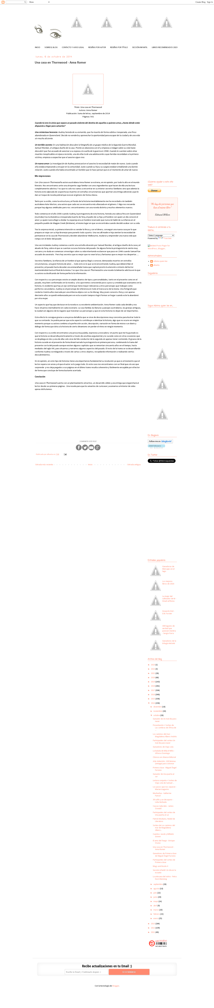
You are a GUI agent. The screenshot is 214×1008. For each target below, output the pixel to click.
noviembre (158, 711)
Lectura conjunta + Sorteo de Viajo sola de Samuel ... (165, 781)
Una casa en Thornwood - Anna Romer (163, 848)
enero (156, 918)
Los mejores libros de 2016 (168, 582)
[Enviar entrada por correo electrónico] (65, 454)
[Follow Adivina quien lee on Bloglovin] (160, 443)
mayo (156, 901)
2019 (153, 682)
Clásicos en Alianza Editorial (164, 757)
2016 (153, 695)
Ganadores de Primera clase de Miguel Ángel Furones (164, 854)
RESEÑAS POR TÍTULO (119, 47)
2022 (153, 669)
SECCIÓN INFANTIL (139, 47)
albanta (156, 265)
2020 (153, 678)
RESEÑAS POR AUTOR (97, 47)
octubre (156, 715)
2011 (153, 932)
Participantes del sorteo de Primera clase (164, 861)
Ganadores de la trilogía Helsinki (169, 642)
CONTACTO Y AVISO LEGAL (73, 47)
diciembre (157, 707)
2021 (153, 673)
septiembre (158, 884)
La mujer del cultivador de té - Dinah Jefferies (169, 598)
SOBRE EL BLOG (51, 47)
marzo (156, 910)
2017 (153, 690)
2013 (153, 924)
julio (155, 893)
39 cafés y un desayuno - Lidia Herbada (163, 801)
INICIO (37, 47)
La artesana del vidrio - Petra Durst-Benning (165, 878)
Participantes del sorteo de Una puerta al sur (164, 813)
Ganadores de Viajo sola (163, 747)
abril (155, 906)
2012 (153, 928)
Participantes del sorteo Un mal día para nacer (164, 742)
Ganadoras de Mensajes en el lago (168, 569)
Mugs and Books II (160, 866)
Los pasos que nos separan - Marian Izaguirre (164, 788)
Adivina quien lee (160, 261)
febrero (156, 914)
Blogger (115, 986)
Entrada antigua (134, 465)
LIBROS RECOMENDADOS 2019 (164, 47)
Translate (167, 238)
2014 (153, 703)
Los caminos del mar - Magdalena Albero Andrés (165, 735)
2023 (153, 665)
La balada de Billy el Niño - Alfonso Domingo (164, 752)
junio (155, 897)
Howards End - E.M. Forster (168, 612)
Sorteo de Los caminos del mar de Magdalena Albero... (164, 828)
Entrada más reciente (44, 465)
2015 (153, 699)
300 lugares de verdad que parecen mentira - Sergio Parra (169, 629)
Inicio (90, 465)
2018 (153, 686)
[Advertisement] (166, 486)
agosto (156, 889)
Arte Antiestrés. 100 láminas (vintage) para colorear (164, 762)
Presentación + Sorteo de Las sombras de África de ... (164, 727)
